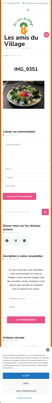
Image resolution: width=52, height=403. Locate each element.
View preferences (26, 391)
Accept (26, 375)
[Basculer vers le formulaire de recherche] (28, 10)
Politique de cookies (24, 398)
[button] (47, 349)
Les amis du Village (21, 40)
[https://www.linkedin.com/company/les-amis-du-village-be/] (24, 241)
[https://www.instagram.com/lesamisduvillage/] (16, 241)
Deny (26, 383)
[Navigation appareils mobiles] (46, 35)
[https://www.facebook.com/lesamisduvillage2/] (7, 241)
